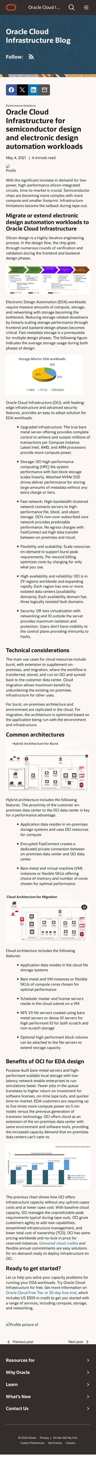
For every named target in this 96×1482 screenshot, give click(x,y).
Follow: (14, 56)
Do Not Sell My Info (65, 1437)
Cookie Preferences (32, 1443)
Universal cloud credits (58, 1243)
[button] (71, 7)
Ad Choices (55, 1443)
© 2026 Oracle (27, 1437)
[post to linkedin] (33, 89)
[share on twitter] (22, 89)
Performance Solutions (21, 105)
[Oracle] (11, 7)
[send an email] (44, 89)
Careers (70, 1443)
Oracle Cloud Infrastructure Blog (45, 7)
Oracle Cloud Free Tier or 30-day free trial (41, 1292)
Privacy (44, 1437)
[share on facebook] (11, 89)
